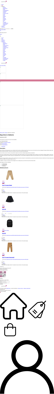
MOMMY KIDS (8, 288)
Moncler (4, 18)
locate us (1, 278)
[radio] (3, 189)
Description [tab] (3, 146)
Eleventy (4, 12)
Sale (2, 5)
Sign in (1, 34)
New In (3, 4)
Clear (4, 190)
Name (1, 281)
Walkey (4, 25)
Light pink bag (4, 163)
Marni (4, 15)
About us (3, 26)
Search (12, 28)
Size (2, 214)
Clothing (6, 132)
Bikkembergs (5, 8)
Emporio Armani (5, 13)
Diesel (4, 9)
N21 (3, 21)
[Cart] (10, 339)
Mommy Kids (2, 132)
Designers (3, 41)
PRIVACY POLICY (20, 288)
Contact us (3, 27)
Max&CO (4, 16)
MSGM (4, 20)
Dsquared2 (5, 11)
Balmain (4, 7)
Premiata (4, 22)
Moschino (4, 19)
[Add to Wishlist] (2, 188)
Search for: (1, 28)
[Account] (27, 393)
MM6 (4, 17)
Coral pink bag (4, 164)
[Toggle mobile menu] (0, 35)
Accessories (5, 142)
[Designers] (37, 319)
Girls (4, 143)
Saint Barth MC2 (5, 23)
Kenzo (4, 14)
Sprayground (5, 24)
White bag (4, 165)
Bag (2, 143)
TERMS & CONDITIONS (27, 288)
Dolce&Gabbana (5, 10)
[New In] (13, 319)
